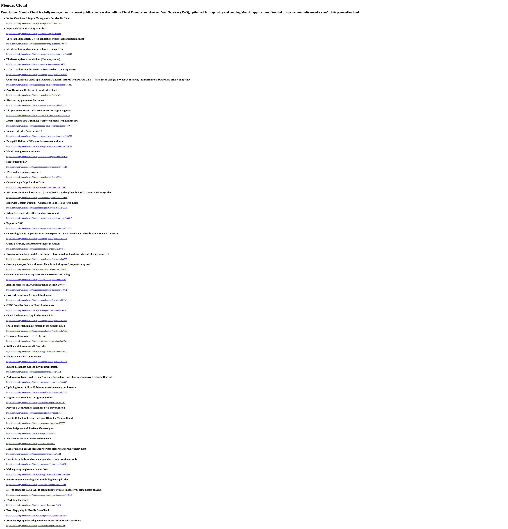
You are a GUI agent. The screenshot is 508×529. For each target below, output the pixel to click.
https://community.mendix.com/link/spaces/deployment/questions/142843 (36, 515)
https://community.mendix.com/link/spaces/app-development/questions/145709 (39, 146)
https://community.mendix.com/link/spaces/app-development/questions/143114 (39, 495)
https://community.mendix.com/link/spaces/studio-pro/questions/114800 (36, 484)
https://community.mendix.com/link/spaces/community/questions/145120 (36, 167)
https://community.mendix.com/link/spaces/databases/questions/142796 (35, 525)
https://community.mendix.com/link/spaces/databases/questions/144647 (35, 249)
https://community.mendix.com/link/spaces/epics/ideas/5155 (31, 433)
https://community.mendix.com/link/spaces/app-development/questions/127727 (39, 228)
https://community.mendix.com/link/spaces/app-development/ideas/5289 (36, 279)
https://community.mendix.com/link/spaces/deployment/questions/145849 (36, 74)
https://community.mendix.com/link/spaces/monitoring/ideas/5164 (33, 372)
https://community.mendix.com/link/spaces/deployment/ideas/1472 (34, 95)
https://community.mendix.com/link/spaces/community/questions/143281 (36, 464)
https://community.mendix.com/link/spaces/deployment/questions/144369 (36, 320)
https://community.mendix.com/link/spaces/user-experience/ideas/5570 (35, 64)
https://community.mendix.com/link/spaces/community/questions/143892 (36, 382)
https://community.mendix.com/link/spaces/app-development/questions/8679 (38, 126)
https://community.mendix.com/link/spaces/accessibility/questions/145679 (36, 156)
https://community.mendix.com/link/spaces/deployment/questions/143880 (36, 392)
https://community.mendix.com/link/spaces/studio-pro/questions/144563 (36, 269)
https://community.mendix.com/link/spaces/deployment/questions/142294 (36, 238)
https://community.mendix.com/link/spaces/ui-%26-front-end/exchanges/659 (38, 115)
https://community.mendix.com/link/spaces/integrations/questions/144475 (36, 310)
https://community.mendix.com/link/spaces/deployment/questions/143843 (36, 300)
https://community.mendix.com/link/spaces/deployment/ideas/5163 (34, 413)
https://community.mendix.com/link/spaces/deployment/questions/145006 (36, 208)
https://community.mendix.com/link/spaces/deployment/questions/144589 (36, 259)
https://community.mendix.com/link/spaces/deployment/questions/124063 (36, 331)
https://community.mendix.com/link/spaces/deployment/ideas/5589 (34, 23)
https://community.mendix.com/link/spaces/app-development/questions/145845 (39, 85)
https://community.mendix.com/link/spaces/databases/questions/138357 (35, 423)
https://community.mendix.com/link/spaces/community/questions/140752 (36, 290)
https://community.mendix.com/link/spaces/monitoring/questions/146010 (36, 44)
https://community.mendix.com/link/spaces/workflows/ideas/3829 (33, 505)
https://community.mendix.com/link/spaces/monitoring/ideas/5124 (33, 454)
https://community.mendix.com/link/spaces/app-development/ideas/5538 (36, 105)
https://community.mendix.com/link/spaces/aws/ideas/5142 (30, 443)
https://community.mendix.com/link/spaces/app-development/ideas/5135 (36, 351)
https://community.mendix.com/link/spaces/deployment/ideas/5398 (34, 177)
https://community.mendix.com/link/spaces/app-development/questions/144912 (39, 218)
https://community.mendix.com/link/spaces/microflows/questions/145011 (36, 187)
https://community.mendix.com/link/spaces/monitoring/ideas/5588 (33, 33)
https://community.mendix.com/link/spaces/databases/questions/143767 (35, 403)
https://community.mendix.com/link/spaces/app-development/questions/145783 (39, 136)
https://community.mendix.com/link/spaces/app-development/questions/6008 (38, 474)
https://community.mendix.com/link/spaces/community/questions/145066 (36, 197)
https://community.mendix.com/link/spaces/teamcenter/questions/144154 (36, 341)
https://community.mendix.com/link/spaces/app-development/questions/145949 (39, 54)
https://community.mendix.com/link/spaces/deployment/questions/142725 (36, 361)
